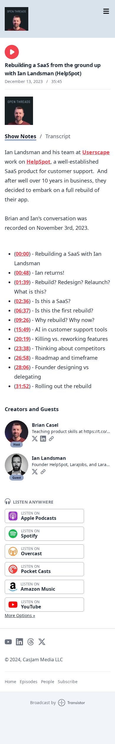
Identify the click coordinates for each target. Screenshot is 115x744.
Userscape (96, 152)
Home (10, 681)
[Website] (51, 439)
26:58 (22, 357)
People (47, 681)
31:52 (22, 386)
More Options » (20, 615)
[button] (12, 52)
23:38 (22, 348)
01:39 (22, 282)
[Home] (16, 19)
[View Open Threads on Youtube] (8, 641)
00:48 (22, 272)
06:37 (22, 310)
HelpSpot (38, 161)
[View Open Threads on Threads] (30, 641)
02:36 (22, 301)
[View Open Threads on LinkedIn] (19, 641)
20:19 (22, 338)
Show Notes (20, 136)
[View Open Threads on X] (41, 641)
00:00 (22, 253)
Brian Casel (45, 425)
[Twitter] (35, 439)
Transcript (57, 136)
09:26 (22, 319)
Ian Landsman (49, 458)
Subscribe (68, 681)
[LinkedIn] (43, 439)
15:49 (22, 329)
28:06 (22, 367)
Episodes (28, 681)
